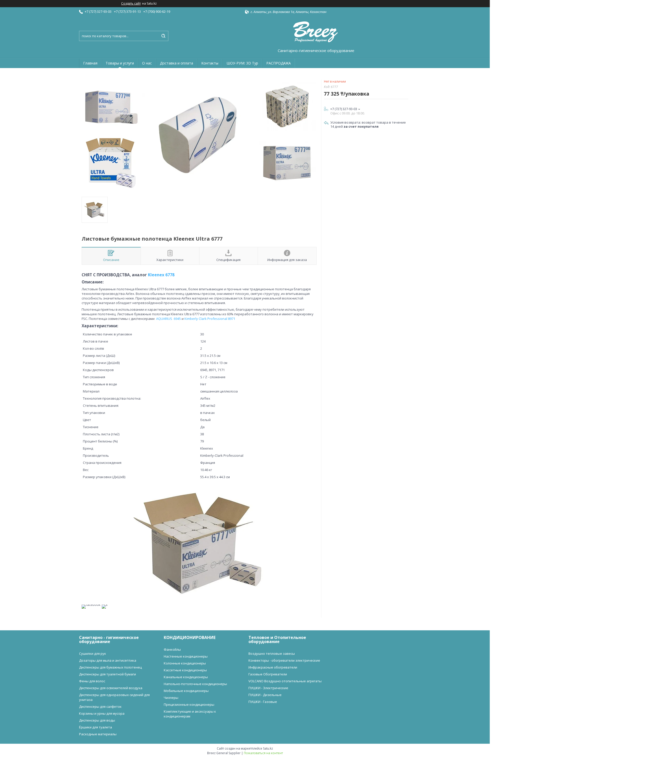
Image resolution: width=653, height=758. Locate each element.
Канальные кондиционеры (186, 677)
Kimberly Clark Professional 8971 (209, 318)
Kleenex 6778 (161, 275)
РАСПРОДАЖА (278, 63)
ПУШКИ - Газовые (262, 701)
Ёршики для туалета (95, 727)
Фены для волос (92, 681)
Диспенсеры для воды (97, 720)
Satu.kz (268, 748)
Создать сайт (131, 3)
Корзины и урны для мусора (101, 713)
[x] (105, 604)
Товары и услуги (120, 63)
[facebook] (91, 604)
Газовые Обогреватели (267, 674)
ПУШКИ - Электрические (268, 688)
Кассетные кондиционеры (185, 670)
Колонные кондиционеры (185, 663)
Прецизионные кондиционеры (189, 704)
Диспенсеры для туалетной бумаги (107, 674)
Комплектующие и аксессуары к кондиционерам (190, 713)
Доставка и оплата (176, 63)
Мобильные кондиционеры (186, 690)
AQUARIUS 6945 (168, 318)
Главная (90, 63)
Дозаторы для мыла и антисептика (107, 660)
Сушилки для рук (92, 653)
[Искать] (163, 36)
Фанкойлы (172, 649)
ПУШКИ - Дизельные (265, 694)
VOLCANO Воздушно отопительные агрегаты (285, 681)
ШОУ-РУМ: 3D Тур (242, 63)
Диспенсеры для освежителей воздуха (110, 688)
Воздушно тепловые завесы (271, 653)
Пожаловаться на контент (263, 753)
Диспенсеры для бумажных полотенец (110, 667)
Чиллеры (171, 697)
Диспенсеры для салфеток (100, 706)
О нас (147, 63)
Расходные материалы (98, 734)
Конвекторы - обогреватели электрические (284, 660)
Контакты (209, 63)
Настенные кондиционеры (186, 656)
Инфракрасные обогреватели (272, 667)
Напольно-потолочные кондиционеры (195, 684)
